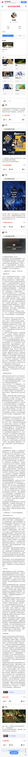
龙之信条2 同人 (6, 78)
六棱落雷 (5, 65)
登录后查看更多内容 (14, 750)
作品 (3, 57)
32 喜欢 (24, 222)
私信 (20, 35)
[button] (4, 119)
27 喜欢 (24, 740)
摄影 (16, 65)
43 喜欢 (24, 115)
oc (3, 90)
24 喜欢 (24, 165)
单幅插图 (17, 90)
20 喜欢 (24, 697)
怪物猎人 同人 (18, 78)
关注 (8, 35)
